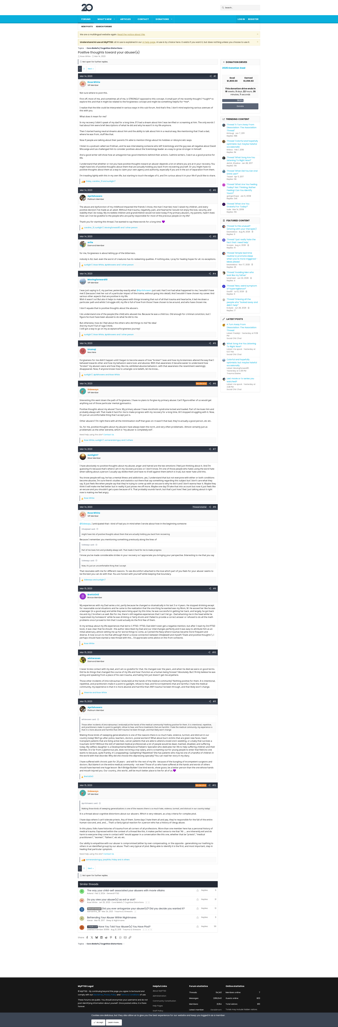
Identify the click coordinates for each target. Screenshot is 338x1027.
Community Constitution (164, 1001)
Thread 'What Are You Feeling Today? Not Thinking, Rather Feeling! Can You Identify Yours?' (242, 189)
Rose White (85, 56)
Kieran (90, 920)
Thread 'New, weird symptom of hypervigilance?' (242, 287)
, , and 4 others (108, 859)
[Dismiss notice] (257, 34)
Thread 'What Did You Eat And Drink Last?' (242, 172)
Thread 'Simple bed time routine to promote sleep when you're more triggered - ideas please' (242, 257)
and (95, 580)
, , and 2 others (108, 440)
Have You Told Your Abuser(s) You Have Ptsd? (124, 926)
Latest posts (234, 319)
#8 (214, 506)
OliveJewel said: (88, 529)
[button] (114, 19)
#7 (214, 449)
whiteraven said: (89, 719)
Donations (162, 19)
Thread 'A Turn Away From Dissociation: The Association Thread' (241, 127)
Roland (90, 893)
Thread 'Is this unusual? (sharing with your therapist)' (242, 227)
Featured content (238, 220)
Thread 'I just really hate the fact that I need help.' (241, 241)
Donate (240, 106)
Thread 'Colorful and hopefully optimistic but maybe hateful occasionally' (242, 143)
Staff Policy (158, 1010)
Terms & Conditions (130, 994)
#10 (214, 652)
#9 (214, 588)
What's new (104, 19)
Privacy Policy (110, 994)
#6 (214, 383)
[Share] (211, 76)
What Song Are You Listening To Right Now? (241, 345)
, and (101, 181)
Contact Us (108, 434)
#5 (214, 343)
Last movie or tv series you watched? (240, 380)
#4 (214, 273)
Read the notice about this (131, 34)
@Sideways (85, 523)
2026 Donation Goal (233, 68)
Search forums (104, 26)
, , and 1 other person (111, 227)
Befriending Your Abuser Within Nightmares (111, 917)
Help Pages (158, 1005)
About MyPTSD (159, 991)
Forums (86, 19)
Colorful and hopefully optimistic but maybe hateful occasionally (242, 362)
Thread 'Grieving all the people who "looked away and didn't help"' (242, 302)
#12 (214, 785)
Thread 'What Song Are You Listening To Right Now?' (241, 159)
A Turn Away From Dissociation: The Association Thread (241, 327)
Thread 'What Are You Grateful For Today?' (238, 205)
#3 (214, 236)
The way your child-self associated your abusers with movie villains (126, 890)
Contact (143, 19)
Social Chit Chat (234, 338)
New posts (87, 26)
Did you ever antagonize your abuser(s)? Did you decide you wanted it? (143, 908)
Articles (125, 19)
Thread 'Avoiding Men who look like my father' (240, 274)
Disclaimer (98, 994)
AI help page (148, 42)
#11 (214, 701)
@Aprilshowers (144, 290)
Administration (159, 996)
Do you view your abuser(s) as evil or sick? (111, 899)
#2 (214, 190)
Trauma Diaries (234, 373)
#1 (214, 76)
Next (90, 68)
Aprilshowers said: (90, 803)
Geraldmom (216, 1009)
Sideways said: (88, 544)
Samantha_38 (93, 911)
